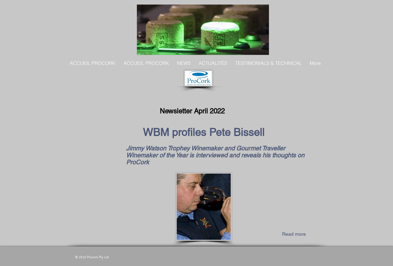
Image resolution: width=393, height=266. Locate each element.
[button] (184, 63)
